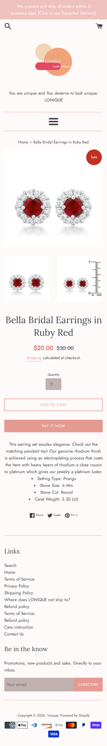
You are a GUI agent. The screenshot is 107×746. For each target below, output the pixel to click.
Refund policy (16, 606)
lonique (52, 715)
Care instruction (18, 627)
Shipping (34, 358)
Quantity (53, 374)
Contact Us (14, 634)
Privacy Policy (16, 586)
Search (10, 565)
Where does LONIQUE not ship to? (37, 600)
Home (9, 572)
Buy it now (53, 426)
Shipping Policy (18, 593)
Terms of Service (19, 579)
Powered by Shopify (75, 715)
